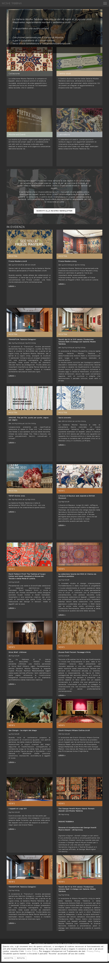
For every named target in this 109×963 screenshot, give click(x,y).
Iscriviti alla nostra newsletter (54, 211)
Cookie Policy (31, 951)
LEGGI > (12, 286)
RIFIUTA (21, 958)
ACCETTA (8, 958)
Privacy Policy (93, 951)
